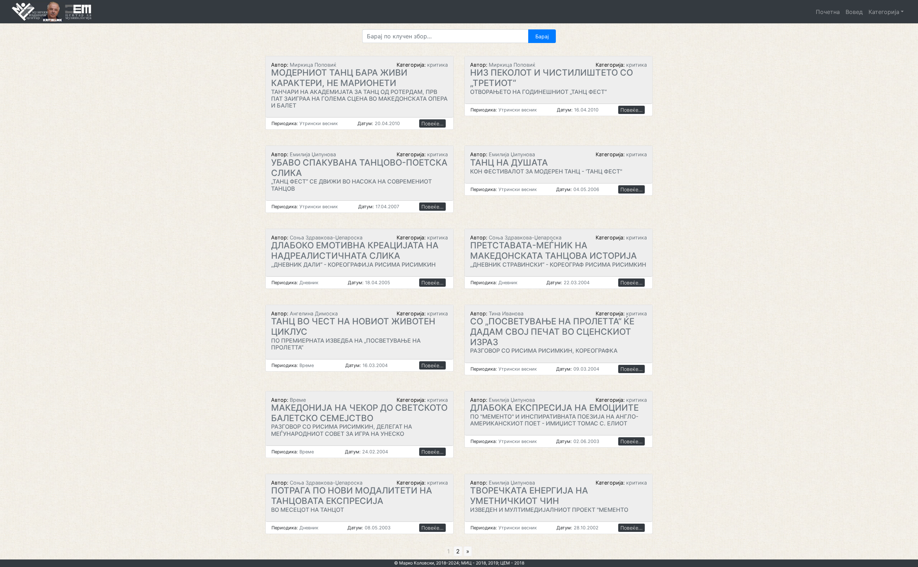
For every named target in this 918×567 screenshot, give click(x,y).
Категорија (884, 11)
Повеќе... (432, 123)
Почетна (828, 11)
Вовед (854, 11)
